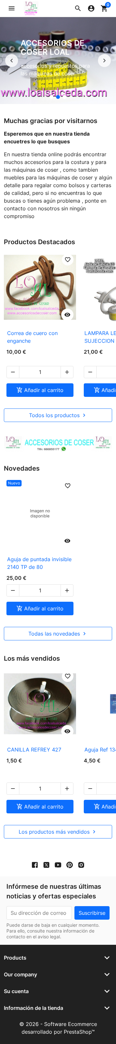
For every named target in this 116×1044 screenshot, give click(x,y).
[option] (58, 60)
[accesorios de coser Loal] (58, 97)
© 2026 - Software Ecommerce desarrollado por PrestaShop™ (58, 1028)
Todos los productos (58, 415)
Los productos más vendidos (58, 831)
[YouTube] (58, 864)
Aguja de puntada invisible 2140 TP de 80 (39, 563)
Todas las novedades (58, 633)
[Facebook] (35, 864)
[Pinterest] (69, 864)
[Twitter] (46, 864)
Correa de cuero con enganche (32, 337)
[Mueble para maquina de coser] (64, 97)
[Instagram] (81, 864)
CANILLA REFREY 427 (34, 749)
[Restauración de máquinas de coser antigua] (51, 97)
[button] (78, 8)
